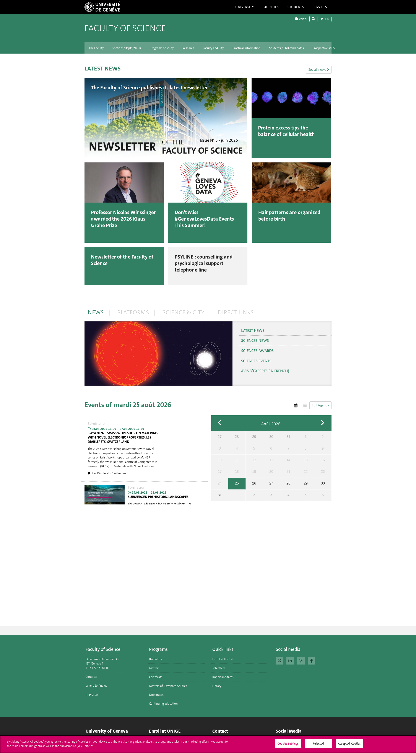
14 (288, 460)
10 (220, 460)
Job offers (218, 668)
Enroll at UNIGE (222, 659)
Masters (154, 668)
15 (306, 460)
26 (254, 483)
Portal (302, 19)
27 (220, 437)
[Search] (313, 18)
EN (327, 19)
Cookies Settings (288, 743)
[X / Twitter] (279, 660)
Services (320, 7)
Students (296, 7)
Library (216, 686)
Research (188, 48)
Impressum (93, 694)
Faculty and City (213, 48)
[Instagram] (301, 660)
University (244, 7)
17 (220, 471)
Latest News (252, 330)
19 (254, 471)
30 (271, 437)
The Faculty (96, 48)
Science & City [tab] (183, 312)
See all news (317, 69)
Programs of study (162, 48)
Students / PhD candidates (286, 48)
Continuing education (163, 704)
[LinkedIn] (290, 660)
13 (271, 460)
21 (288, 471)
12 (254, 460)
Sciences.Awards (257, 350)
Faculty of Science (125, 28)
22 (306, 471)
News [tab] (96, 312)
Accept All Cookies (349, 743)
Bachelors (155, 659)
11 (237, 460)
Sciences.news (255, 340)
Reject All (318, 743)
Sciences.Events (256, 360)
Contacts (91, 677)
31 (288, 437)
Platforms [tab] (133, 312)
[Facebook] (311, 660)
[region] (208, 744)
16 (323, 460)
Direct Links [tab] (236, 312)
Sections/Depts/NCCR (126, 48)
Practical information (246, 48)
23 (323, 471)
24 (220, 483)
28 (237, 437)
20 (271, 471)
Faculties (271, 7)
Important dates (223, 677)
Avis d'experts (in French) (265, 370)
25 (237, 483)
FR (321, 19)
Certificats (155, 677)
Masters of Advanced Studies (168, 686)
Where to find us (96, 686)
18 (237, 471)
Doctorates (156, 695)
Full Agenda (320, 405)
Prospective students (326, 48)
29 (254, 437)
